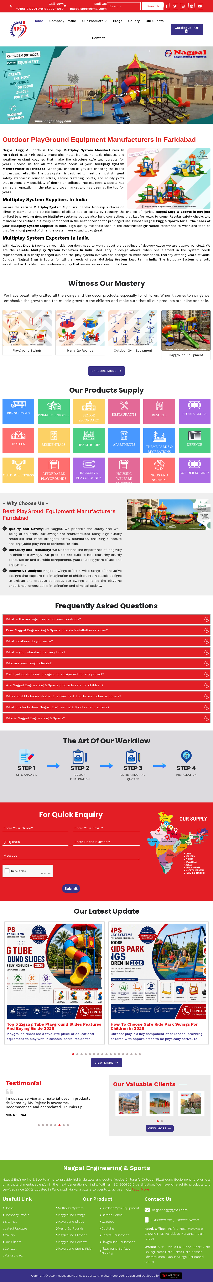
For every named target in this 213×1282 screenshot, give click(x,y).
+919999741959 (51, 9)
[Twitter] (175, 6)
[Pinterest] (191, 6)
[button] (73, 1054)
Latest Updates (16, 1228)
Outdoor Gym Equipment (133, 350)
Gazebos (108, 1222)
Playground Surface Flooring (116, 1251)
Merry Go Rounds (80, 350)
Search (153, 6)
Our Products (92, 21)
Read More (140, 1189)
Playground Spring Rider (75, 1248)
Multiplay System (71, 1208)
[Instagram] (183, 6)
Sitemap (11, 1222)
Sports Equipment (115, 1235)
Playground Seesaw (72, 1242)
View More (104, 1062)
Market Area (13, 1255)
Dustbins (108, 1228)
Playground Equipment (185, 355)
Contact (98, 38)
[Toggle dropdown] (105, 20)
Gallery (134, 21)
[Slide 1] (95, 118)
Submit (71, 888)
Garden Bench (112, 1215)
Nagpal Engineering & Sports (106, 1167)
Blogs (117, 21)
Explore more (104, 371)
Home (38, 21)
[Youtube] (200, 6)
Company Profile (62, 21)
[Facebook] (166, 6)
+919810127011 (27, 9)
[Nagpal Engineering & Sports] (18, 29)
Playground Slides (71, 1222)
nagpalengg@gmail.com (88, 9)
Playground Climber (72, 1235)
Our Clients (154, 21)
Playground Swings (27, 350)
